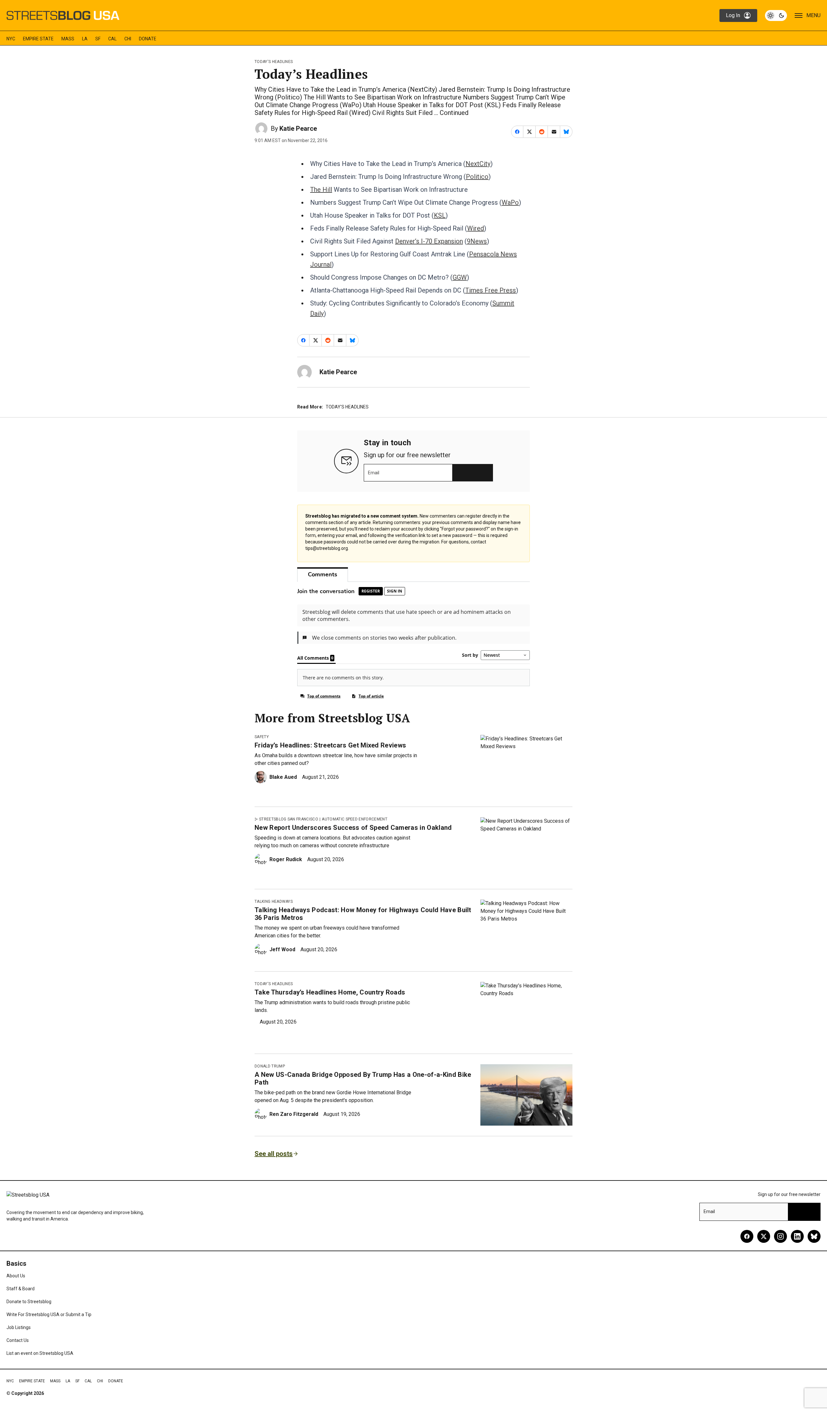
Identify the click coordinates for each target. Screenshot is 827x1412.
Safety (262, 737)
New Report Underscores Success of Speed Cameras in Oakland (353, 827)
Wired (475, 228)
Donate (147, 38)
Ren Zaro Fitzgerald (293, 1114)
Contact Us (17, 1340)
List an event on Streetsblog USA (39, 1353)
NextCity (478, 164)
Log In (733, 15)
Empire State (38, 38)
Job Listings (18, 1327)
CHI (127, 38)
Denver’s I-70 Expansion (429, 241)
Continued (454, 113)
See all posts (274, 1154)
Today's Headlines (274, 61)
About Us (15, 1275)
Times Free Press (490, 290)
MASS (67, 38)
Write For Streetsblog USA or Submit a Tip (48, 1314)
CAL (112, 38)
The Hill (321, 189)
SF (97, 38)
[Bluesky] (814, 1236)
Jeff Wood (282, 949)
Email (373, 472)
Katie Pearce (298, 128)
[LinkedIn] (797, 1236)
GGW (460, 277)
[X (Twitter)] (763, 1236)
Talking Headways (274, 901)
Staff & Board (20, 1288)
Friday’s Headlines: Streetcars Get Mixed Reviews (330, 745)
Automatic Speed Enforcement (354, 819)
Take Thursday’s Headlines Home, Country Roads (330, 992)
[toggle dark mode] (776, 15)
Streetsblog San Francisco (288, 819)
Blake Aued (283, 777)
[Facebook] (746, 1236)
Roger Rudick (285, 859)
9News (477, 241)
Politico (477, 176)
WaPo (510, 202)
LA (85, 38)
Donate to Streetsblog (28, 1301)
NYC (10, 38)
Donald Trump (270, 1066)
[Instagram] (780, 1236)
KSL (439, 215)
